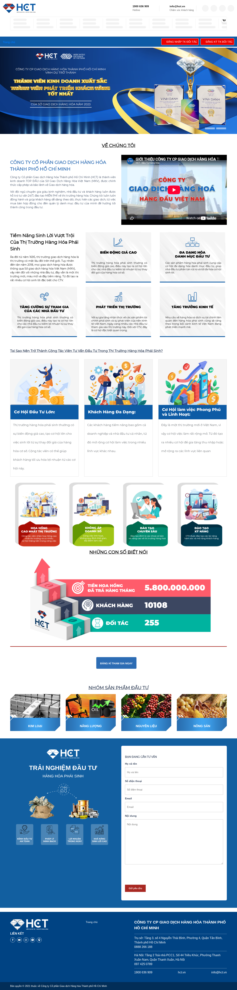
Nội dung (131, 815)
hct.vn (182, 972)
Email (128, 798)
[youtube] (231, 8)
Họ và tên (131, 763)
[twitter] (214, 8)
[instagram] (222, 8)
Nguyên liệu (146, 726)
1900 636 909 (141, 6)
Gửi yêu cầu (135, 888)
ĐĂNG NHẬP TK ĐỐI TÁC (181, 41)
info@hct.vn (177, 6)
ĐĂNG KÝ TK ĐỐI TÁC (219, 41)
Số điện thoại (133, 781)
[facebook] (205, 8)
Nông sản (201, 726)
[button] (210, 128)
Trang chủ (92, 922)
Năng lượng (91, 726)
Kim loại (35, 726)
